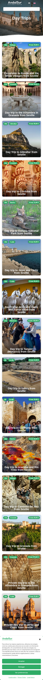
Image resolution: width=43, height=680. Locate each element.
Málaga (12, 45)
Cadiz (12, 242)
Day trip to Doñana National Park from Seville (21, 232)
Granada (13, 84)
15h (5, 321)
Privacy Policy (22, 677)
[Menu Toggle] (29, 3)
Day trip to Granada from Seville (21, 547)
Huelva (12, 202)
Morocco (13, 321)
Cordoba (13, 163)
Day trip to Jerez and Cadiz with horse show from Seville (21, 310)
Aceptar (21, 661)
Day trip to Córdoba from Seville (21, 192)
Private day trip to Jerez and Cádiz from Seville (21, 626)
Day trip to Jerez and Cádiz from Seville (21, 271)
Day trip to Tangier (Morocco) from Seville (22, 350)
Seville (11, 360)
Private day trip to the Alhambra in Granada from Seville (21, 585)
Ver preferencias (21, 673)
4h (5, 360)
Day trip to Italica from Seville (21, 389)
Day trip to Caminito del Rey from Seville (21, 508)
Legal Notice (31, 677)
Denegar (21, 667)
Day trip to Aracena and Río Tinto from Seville (21, 468)
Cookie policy (13, 677)
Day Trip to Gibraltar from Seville (21, 153)
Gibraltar (13, 124)
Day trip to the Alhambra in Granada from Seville (21, 114)
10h (5, 45)
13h (5, 84)
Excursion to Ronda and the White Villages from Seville (21, 74)
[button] (40, 639)
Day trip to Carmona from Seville (21, 429)
